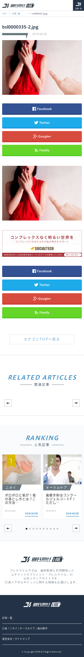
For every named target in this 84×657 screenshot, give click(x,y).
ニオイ (13, 628)
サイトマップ (22, 638)
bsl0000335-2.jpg (39, 13)
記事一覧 (78, 9)
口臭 (4, 628)
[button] (76, 403)
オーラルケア (27, 628)
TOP (4, 13)
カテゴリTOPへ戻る (42, 339)
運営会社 (7, 638)
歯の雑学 (42, 628)
